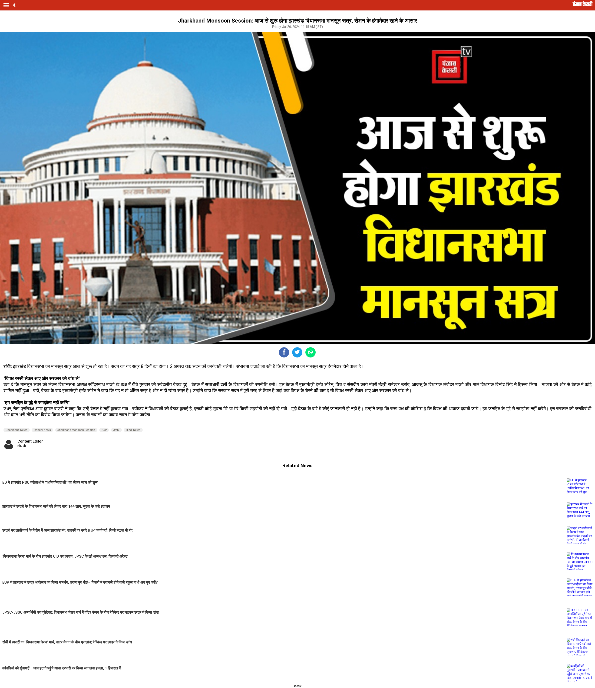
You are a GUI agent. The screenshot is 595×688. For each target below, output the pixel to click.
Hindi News (133, 430)
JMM (116, 430)
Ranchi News (42, 430)
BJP (104, 430)
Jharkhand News (16, 430)
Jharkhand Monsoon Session (76, 430)
